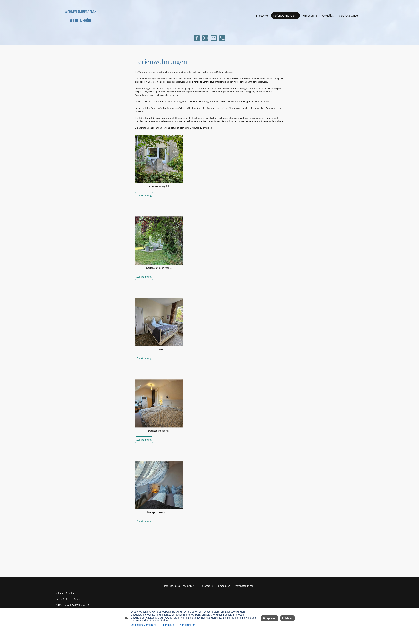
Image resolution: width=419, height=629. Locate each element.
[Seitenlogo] (80, 27)
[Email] (214, 38)
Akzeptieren (269, 618)
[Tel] (222, 38)
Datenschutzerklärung (143, 624)
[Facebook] (197, 38)
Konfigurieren (187, 624)
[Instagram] (205, 38)
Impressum (168, 624)
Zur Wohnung (144, 195)
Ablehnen (287, 618)
